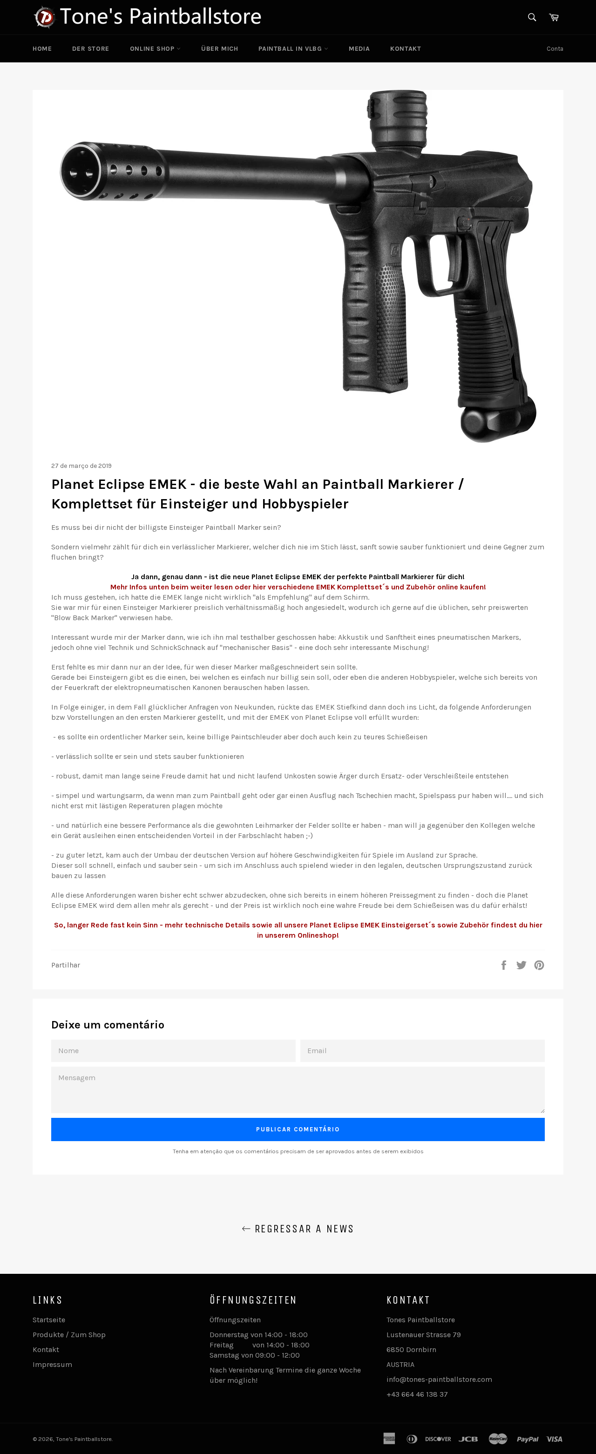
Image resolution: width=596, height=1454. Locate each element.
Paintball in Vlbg (291, 49)
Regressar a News (303, 1228)
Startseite (49, 1319)
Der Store (90, 49)
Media (359, 49)
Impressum (52, 1364)
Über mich (219, 49)
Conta (555, 48)
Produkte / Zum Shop (69, 1334)
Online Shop (153, 49)
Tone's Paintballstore (84, 1438)
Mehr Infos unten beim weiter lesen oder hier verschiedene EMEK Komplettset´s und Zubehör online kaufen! (298, 586)
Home (42, 49)
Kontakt (405, 49)
